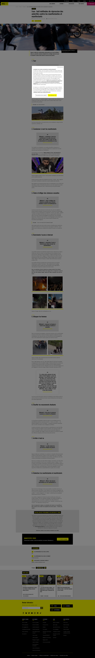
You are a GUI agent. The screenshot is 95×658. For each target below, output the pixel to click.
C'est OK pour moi (52, 95)
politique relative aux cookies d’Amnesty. (42, 92)
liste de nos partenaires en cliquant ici (54, 80)
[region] (48, 82)
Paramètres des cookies (41, 95)
